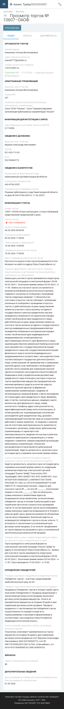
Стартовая (8, 11)
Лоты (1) (27, 36)
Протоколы (12, 28)
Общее (11, 36)
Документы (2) (48, 36)
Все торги (20, 11)
